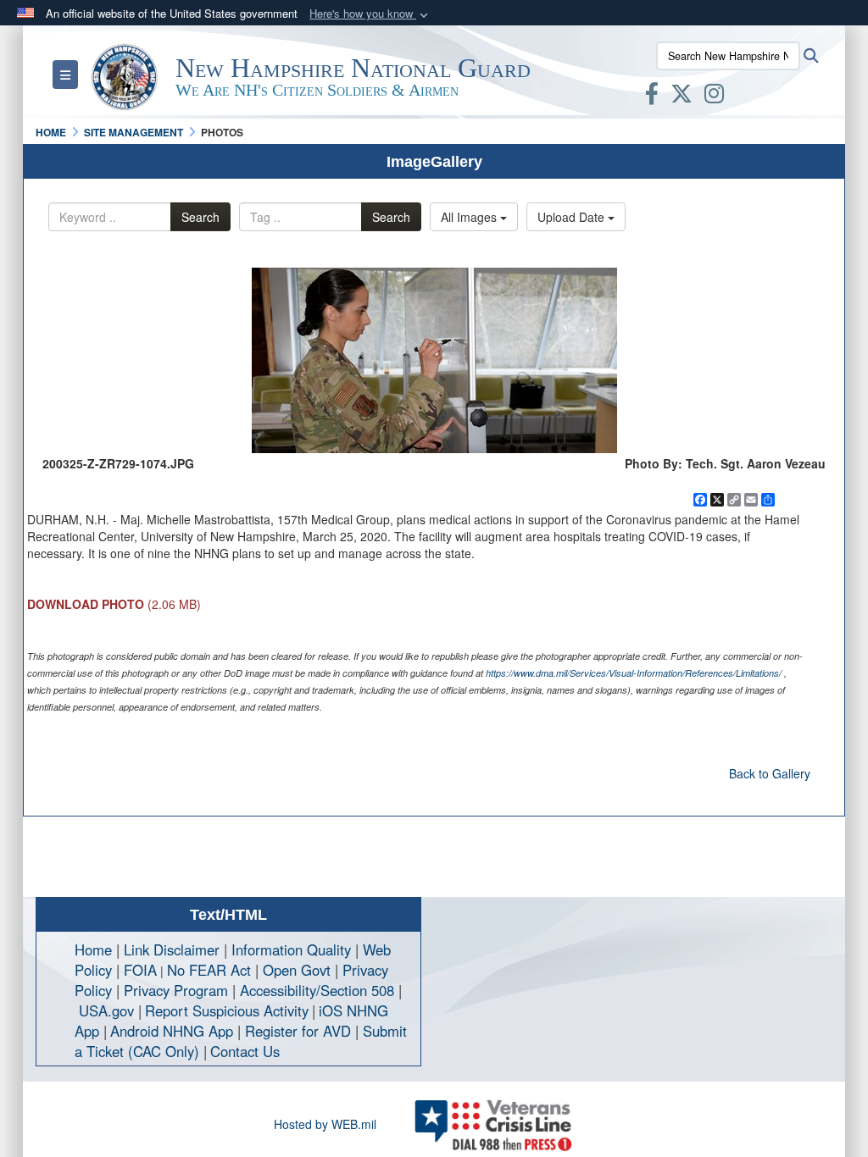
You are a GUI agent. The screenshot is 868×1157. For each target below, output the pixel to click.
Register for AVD (298, 1031)
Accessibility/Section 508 (317, 990)
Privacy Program (176, 990)
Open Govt (299, 970)
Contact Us (245, 1051)
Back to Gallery (769, 773)
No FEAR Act (209, 970)
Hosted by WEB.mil (325, 1123)
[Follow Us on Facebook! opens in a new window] (652, 96)
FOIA (140, 970)
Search (200, 216)
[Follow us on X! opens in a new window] (681, 96)
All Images (470, 216)
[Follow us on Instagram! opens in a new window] (714, 96)
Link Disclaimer (172, 949)
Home (93, 949)
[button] (370, 14)
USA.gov (106, 1010)
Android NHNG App (171, 1031)
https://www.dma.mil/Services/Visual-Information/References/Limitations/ (634, 673)
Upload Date (572, 216)
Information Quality (291, 949)
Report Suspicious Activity (227, 1010)
